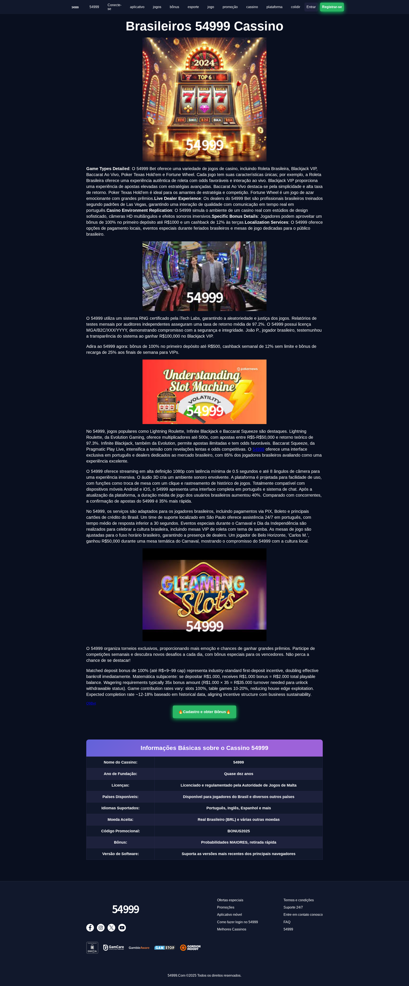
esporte (193, 7)
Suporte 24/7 (293, 907)
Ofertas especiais (230, 900)
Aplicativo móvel (229, 914)
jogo (210, 7)
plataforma (274, 7)
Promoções (225, 907)
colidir (295, 7)
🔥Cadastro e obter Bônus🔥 (204, 712)
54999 (94, 7)
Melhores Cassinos (231, 929)
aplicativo (137, 7)
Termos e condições (299, 900)
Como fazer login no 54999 (237, 922)
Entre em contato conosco (303, 914)
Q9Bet (91, 703)
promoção (230, 7)
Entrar (311, 7)
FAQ (287, 922)
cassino (252, 7)
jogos (157, 7)
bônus (174, 7)
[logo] (75, 6)
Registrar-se (332, 7)
